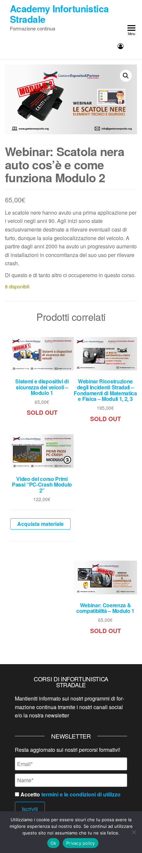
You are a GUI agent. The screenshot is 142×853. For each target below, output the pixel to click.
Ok (53, 843)
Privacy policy (80, 843)
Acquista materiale (40, 524)
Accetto (70, 794)
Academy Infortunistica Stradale (59, 14)
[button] (126, 76)
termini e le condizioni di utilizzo (81, 794)
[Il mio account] (121, 45)
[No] (133, 832)
